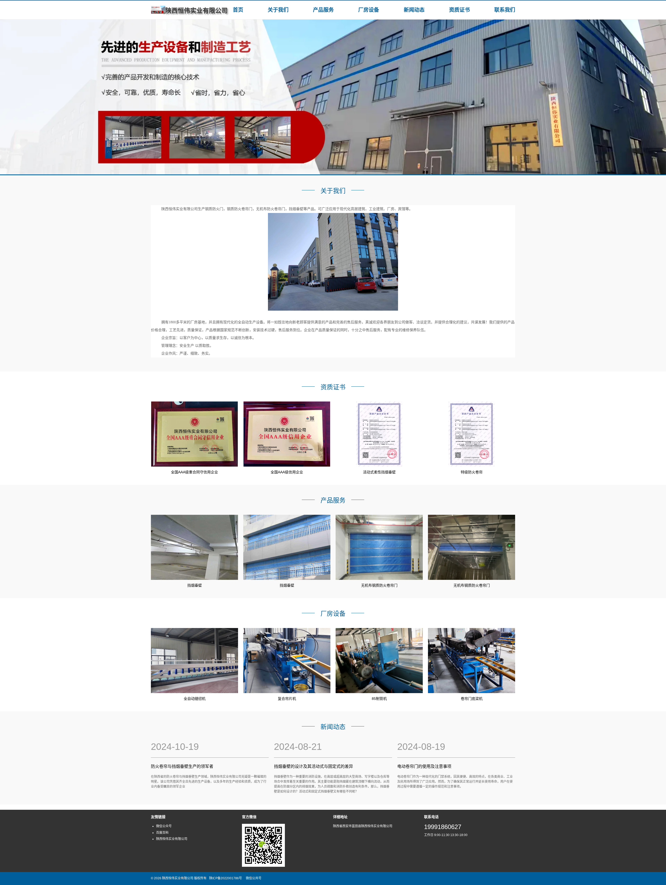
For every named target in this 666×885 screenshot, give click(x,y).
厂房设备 (368, 10)
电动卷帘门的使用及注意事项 (424, 766)
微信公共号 (253, 878)
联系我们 (504, 10)
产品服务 (323, 10)
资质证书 (459, 10)
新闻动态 (414, 10)
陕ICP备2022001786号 (225, 878)
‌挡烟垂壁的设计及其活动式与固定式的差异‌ (313, 766)
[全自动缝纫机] (194, 660)
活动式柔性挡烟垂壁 (379, 472)
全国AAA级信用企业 (287, 472)
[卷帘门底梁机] (471, 660)
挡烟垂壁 (194, 585)
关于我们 (278, 10)
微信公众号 (164, 826)
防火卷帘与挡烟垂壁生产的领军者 (182, 766)
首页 (238, 10)
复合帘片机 (287, 698)
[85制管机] (379, 660)
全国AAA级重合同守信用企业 (194, 472)
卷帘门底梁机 (472, 698)
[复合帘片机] (286, 660)
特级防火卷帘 (472, 472)
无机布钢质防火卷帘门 (379, 585)
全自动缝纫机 (195, 698)
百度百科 (162, 832)
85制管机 (379, 698)
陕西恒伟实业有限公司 (171, 839)
